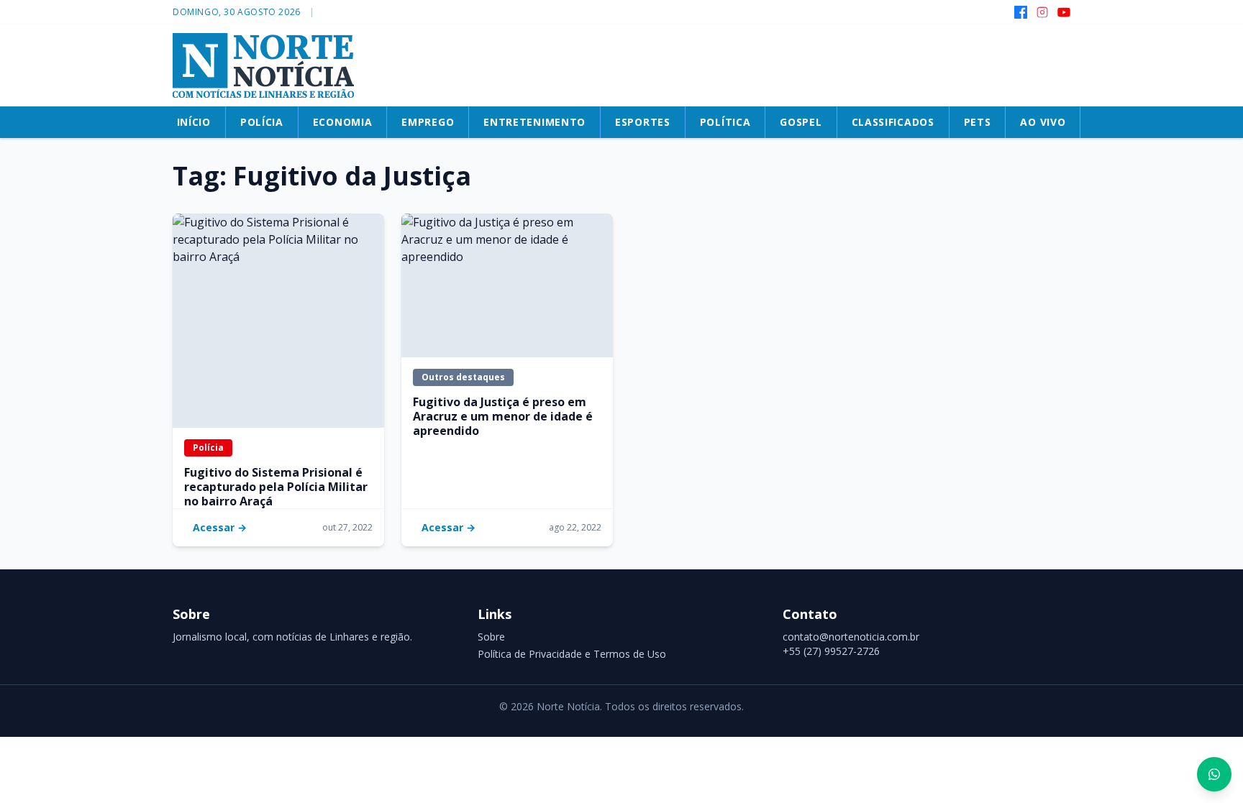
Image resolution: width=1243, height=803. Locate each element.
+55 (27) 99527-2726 (831, 651)
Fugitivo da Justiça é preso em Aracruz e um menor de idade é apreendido (503, 416)
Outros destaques (463, 377)
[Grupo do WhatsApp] (1214, 774)
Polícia (208, 447)
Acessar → (220, 527)
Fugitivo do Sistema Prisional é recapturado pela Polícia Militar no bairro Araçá (276, 486)
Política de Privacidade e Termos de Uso (572, 654)
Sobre (491, 636)
